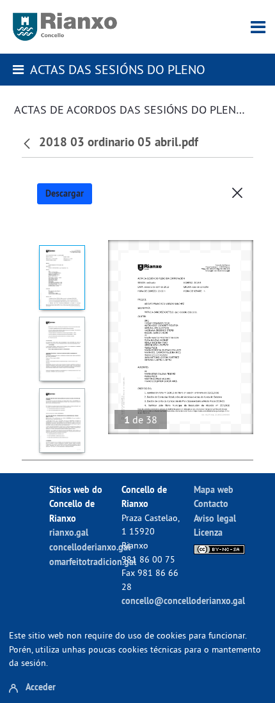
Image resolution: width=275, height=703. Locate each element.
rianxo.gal (68, 532)
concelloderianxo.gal (89, 547)
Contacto (211, 503)
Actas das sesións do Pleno (117, 69)
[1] (61, 277)
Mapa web (213, 489)
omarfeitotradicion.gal (92, 562)
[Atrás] (28, 142)
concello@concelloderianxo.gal (183, 600)
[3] (61, 420)
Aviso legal (215, 518)
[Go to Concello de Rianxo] (65, 27)
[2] (61, 349)
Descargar (64, 193)
